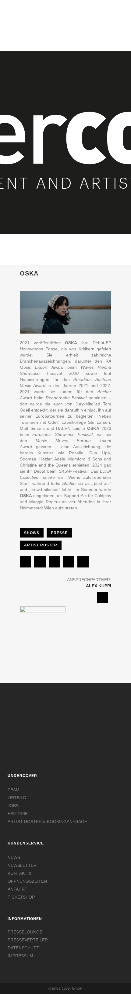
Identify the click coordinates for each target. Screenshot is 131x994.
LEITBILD (17, 797)
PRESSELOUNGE (25, 931)
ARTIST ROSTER (40, 545)
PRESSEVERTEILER (28, 939)
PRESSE (59, 533)
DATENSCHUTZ (23, 947)
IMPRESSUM (20, 955)
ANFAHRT (17, 889)
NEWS (14, 857)
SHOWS (31, 533)
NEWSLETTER (22, 865)
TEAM (13, 789)
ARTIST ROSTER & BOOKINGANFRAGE (47, 821)
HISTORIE (18, 813)
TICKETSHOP (21, 897)
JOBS (13, 805)
